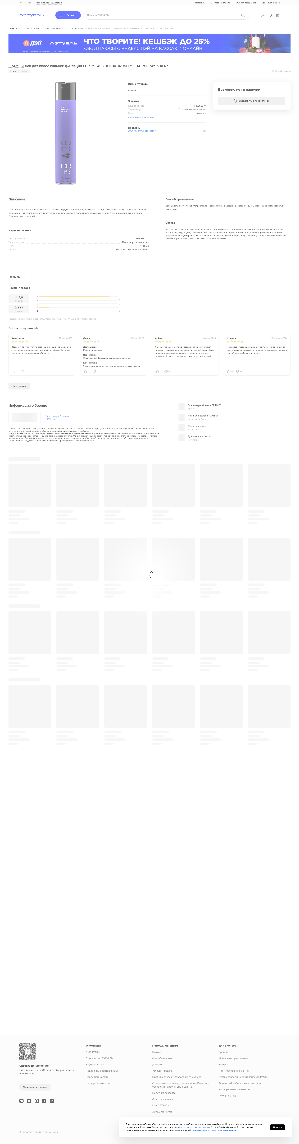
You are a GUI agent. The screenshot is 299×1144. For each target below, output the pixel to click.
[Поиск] (243, 15)
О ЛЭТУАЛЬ (92, 1052)
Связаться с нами (271, 2)
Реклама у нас (227, 1095)
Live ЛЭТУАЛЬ (160, 1105)
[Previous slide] (277, 458)
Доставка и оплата (220, 2)
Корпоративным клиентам (235, 1089)
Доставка (158, 1064)
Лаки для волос (76, 28)
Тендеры (224, 1064)
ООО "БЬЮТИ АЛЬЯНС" (142, 131)
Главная (12, 28)
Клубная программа (245, 2)
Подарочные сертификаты (102, 1070)
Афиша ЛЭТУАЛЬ (162, 1111)
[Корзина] (278, 15)
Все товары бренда (57, 417)
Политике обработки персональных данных (214, 1130)
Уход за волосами (30, 28)
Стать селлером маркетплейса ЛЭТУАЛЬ (243, 1076)
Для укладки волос (53, 28)
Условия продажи (162, 1070)
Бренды (223, 1052)
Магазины (200, 2)
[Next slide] (288, 458)
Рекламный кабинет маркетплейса (240, 1083)
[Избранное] (270, 15)
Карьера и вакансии (98, 1083)
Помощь (157, 1052)
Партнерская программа (234, 1070)
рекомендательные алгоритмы (194, 1127)
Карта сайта (51, 1132)
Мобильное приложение (233, 1058)
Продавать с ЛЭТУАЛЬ (99, 1058)
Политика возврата (164, 1092)
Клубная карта (95, 1064)
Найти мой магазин (97, 1076)
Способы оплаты (162, 1058)
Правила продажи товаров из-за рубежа (176, 1076)
